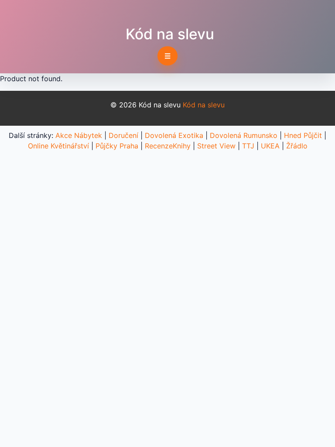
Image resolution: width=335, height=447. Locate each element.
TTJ (248, 145)
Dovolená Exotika (174, 135)
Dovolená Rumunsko (243, 135)
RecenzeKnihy (168, 145)
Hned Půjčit (303, 135)
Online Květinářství (58, 145)
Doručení (123, 135)
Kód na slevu (170, 34)
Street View (216, 145)
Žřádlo (297, 145)
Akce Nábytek (78, 135)
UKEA (270, 145)
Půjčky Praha (117, 145)
